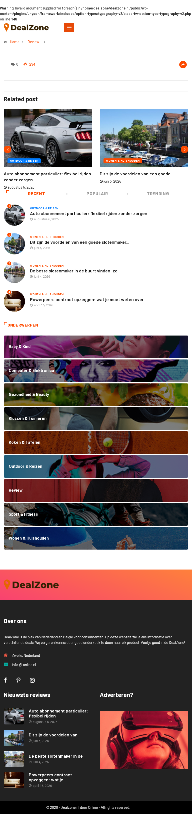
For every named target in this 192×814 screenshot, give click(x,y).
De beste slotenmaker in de (56, 756)
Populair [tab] (97, 193)
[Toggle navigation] (69, 27)
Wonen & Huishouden (123, 160)
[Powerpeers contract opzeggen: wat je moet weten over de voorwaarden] (14, 780)
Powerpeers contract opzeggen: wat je (50, 777)
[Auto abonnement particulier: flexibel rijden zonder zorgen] (14, 716)
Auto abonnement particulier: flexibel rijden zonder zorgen (88, 213)
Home (15, 42)
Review (33, 42)
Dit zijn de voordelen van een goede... (137, 173)
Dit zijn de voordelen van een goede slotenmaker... (79, 242)
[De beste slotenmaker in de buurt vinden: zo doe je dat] (14, 759)
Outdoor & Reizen (24, 160)
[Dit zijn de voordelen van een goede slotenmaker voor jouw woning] (14, 738)
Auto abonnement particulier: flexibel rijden (58, 713)
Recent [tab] (36, 193)
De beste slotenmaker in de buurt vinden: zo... (75, 270)
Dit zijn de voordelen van (53, 734)
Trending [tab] (158, 193)
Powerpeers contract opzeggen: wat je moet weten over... (88, 299)
